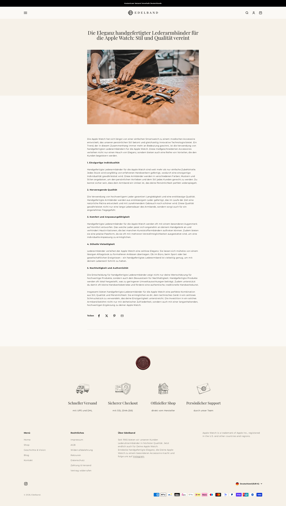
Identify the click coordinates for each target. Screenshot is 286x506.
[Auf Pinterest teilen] (114, 316)
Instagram (138, 456)
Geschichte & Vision (35, 450)
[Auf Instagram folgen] (26, 484)
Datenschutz (78, 460)
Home (27, 439)
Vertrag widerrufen (81, 470)
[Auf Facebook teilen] (99, 316)
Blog (26, 455)
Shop (26, 445)
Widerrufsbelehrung (82, 450)
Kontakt (28, 460)
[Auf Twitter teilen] (107, 316)
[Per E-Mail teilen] (122, 316)
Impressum (77, 439)
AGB (73, 445)
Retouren (76, 455)
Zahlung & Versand (81, 465)
